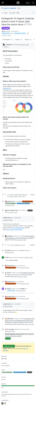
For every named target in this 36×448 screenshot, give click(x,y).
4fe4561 (32, 194)
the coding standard (18, 227)
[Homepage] (18, 2)
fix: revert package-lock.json (16, 245)
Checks (29, 39)
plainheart (10, 318)
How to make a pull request (14, 229)
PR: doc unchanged (10, 203)
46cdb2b (32, 245)
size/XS (30, 210)
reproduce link (7, 88)
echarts (13, 8)
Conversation (8, 39)
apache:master (6, 33)
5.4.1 (22, 250)
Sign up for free (8, 346)
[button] (6, 47)
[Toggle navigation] (2, 2)
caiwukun (9, 44)
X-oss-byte (10, 329)
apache (6, 8)
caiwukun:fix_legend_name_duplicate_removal (20, 33)
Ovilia (3, 31)
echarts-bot (10, 201)
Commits (19, 39)
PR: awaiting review (27, 201)
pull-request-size (12, 210)
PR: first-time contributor (23, 203)
